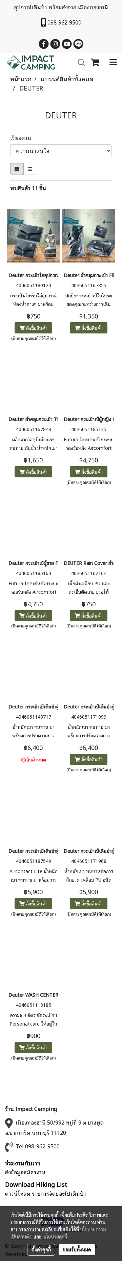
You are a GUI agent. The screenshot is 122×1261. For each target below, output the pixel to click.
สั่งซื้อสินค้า (36, 327)
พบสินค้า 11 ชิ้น (28, 188)
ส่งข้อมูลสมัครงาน (25, 1171)
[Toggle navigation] (113, 62)
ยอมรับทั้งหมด (77, 1249)
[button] (79, 63)
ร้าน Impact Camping (31, 1108)
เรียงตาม (22, 137)
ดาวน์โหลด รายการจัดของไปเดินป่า (45, 1193)
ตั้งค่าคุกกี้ (41, 1249)
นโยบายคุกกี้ (55, 1236)
